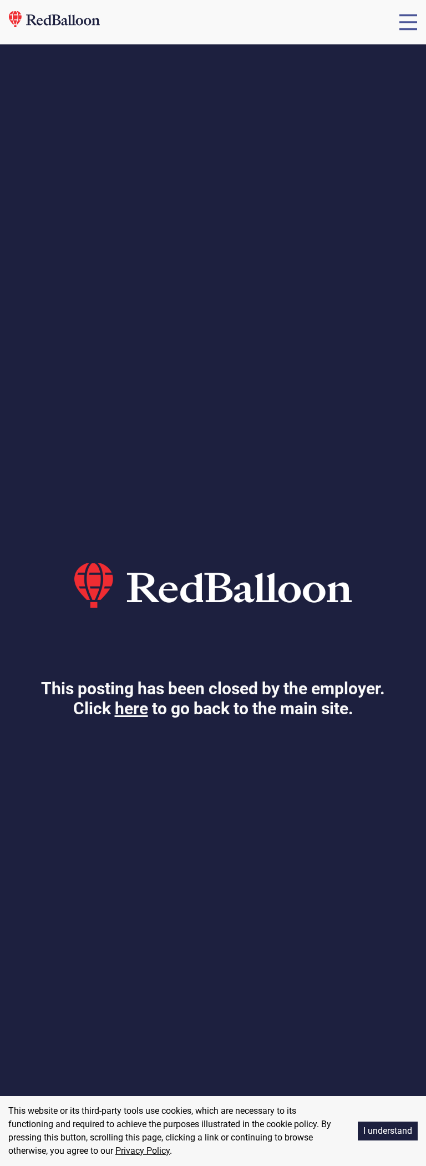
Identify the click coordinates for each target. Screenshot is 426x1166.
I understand (387, 1130)
